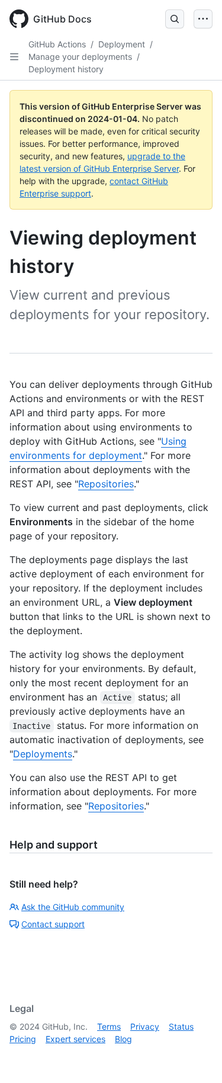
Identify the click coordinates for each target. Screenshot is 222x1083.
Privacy (144, 1026)
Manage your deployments (80, 57)
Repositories (106, 484)
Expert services (75, 1039)
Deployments (42, 754)
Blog (123, 1039)
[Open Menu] (203, 18)
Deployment (121, 44)
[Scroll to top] (196, 1057)
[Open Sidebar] (14, 56)
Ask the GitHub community (72, 907)
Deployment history (66, 69)
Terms (109, 1026)
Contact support (53, 924)
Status (181, 1026)
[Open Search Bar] (174, 18)
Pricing (22, 1039)
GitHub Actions (57, 44)
